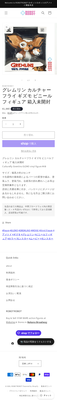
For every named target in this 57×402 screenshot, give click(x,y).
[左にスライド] (22, 80)
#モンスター (46, 238)
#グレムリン (27, 234)
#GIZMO (14, 230)
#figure (5, 230)
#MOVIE (35, 230)
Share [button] (8, 222)
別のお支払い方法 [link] (28, 151)
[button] (6, 13)
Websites (10, 322)
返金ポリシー (12, 279)
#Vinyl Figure (46, 230)
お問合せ (10, 300)
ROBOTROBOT (16, 386)
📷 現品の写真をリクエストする (35, 341)
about (9, 265)
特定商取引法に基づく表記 (19, 286)
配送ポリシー (45, 391)
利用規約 (10, 272)
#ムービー (34, 238)
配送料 (10, 113)
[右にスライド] (35, 80)
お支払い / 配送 (13, 293)
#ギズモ (16, 234)
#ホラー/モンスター (18, 238)
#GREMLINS (24, 230)
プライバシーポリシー (18, 391)
